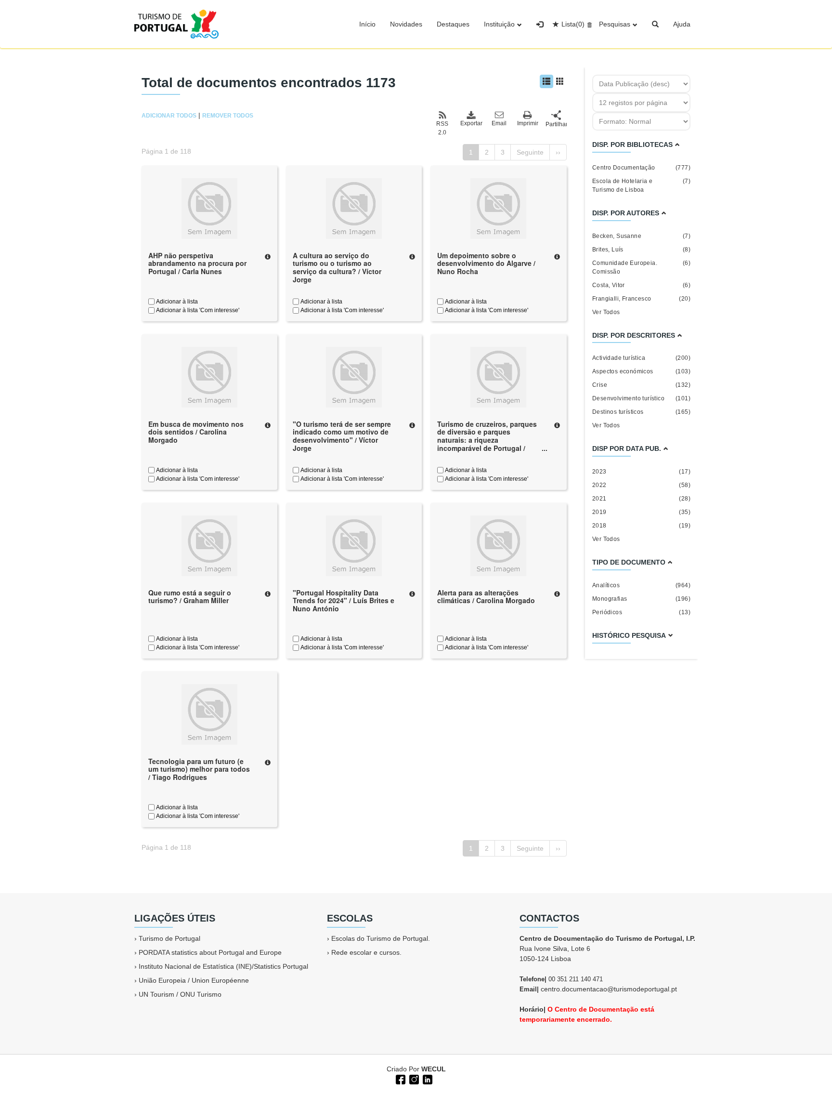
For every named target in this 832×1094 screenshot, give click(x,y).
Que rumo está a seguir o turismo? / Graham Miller (189, 597)
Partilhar (556, 124)
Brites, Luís (641, 249)
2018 (641, 525)
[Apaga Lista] (588, 24)
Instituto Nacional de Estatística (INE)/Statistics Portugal (223, 966)
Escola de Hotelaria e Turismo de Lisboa (641, 185)
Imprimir (527, 123)
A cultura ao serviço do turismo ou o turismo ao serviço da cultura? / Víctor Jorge (337, 267)
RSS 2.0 (442, 128)
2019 (641, 512)
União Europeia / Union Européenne (194, 980)
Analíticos (641, 585)
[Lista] (546, 81)
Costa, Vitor (641, 285)
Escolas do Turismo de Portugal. (380, 938)
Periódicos (641, 612)
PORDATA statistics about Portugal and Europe (210, 952)
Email (499, 123)
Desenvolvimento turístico (641, 398)
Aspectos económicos (641, 371)
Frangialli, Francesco (641, 298)
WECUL (433, 1069)
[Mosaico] (560, 81)
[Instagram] (413, 1078)
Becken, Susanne (641, 236)
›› (558, 152)
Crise (641, 385)
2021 (641, 498)
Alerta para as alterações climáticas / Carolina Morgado (486, 597)
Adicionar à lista (176, 301)
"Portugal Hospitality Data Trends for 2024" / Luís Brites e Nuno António (343, 601)
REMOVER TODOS (227, 115)
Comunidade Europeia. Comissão (641, 267)
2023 (641, 471)
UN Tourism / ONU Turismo (180, 994)
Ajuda (681, 24)
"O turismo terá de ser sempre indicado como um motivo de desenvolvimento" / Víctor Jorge (342, 436)
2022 (641, 485)
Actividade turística (641, 358)
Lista (573, 24)
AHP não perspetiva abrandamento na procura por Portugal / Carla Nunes (197, 263)
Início (367, 24)
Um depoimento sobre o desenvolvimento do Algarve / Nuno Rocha (486, 263)
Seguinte (530, 152)
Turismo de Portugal (169, 938)
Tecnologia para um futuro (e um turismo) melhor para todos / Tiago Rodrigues (199, 769)
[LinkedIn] (426, 1078)
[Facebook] (399, 1078)
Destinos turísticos (641, 412)
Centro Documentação (641, 167)
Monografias (641, 598)
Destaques (453, 24)
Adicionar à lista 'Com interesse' (197, 310)
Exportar (470, 123)
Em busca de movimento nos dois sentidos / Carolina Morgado (196, 432)
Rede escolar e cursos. (366, 952)
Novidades (406, 24)
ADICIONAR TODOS (169, 115)
